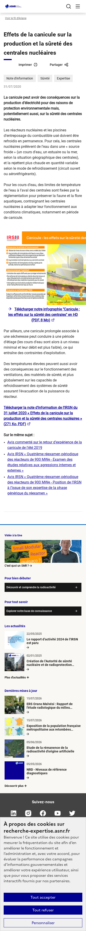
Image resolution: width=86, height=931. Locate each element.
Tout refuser (43, 910)
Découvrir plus (14, 786)
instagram (28, 813)
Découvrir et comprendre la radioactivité (30, 587)
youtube (57, 813)
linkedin (13, 813)
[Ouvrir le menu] (77, 6)
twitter (72, 813)
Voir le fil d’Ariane (15, 18)
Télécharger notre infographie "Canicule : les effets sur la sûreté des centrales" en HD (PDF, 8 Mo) (44, 314)
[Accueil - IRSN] (13, 6)
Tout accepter (43, 897)
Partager (56, 64)
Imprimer (25, 64)
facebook (43, 813)
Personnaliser (43, 923)
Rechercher (68, 6)
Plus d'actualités (15, 677)
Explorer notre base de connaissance (29, 611)
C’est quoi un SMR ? (17, 565)
